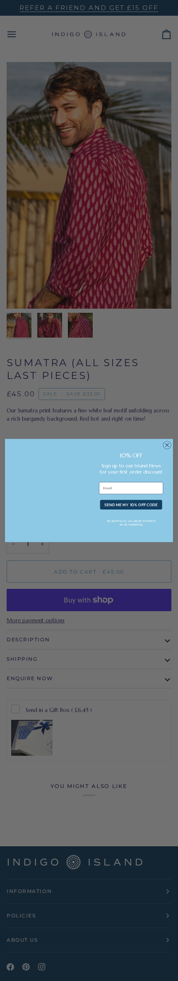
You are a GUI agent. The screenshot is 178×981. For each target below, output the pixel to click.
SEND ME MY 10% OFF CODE (131, 504)
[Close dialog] (167, 445)
